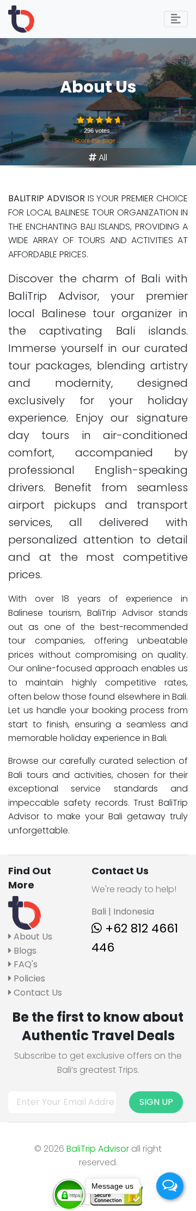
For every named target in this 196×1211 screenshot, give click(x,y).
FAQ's (24, 964)
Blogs (23, 950)
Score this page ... (98, 140)
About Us (31, 936)
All (103, 157)
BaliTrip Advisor (97, 1148)
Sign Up (156, 1102)
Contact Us (36, 992)
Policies (28, 978)
